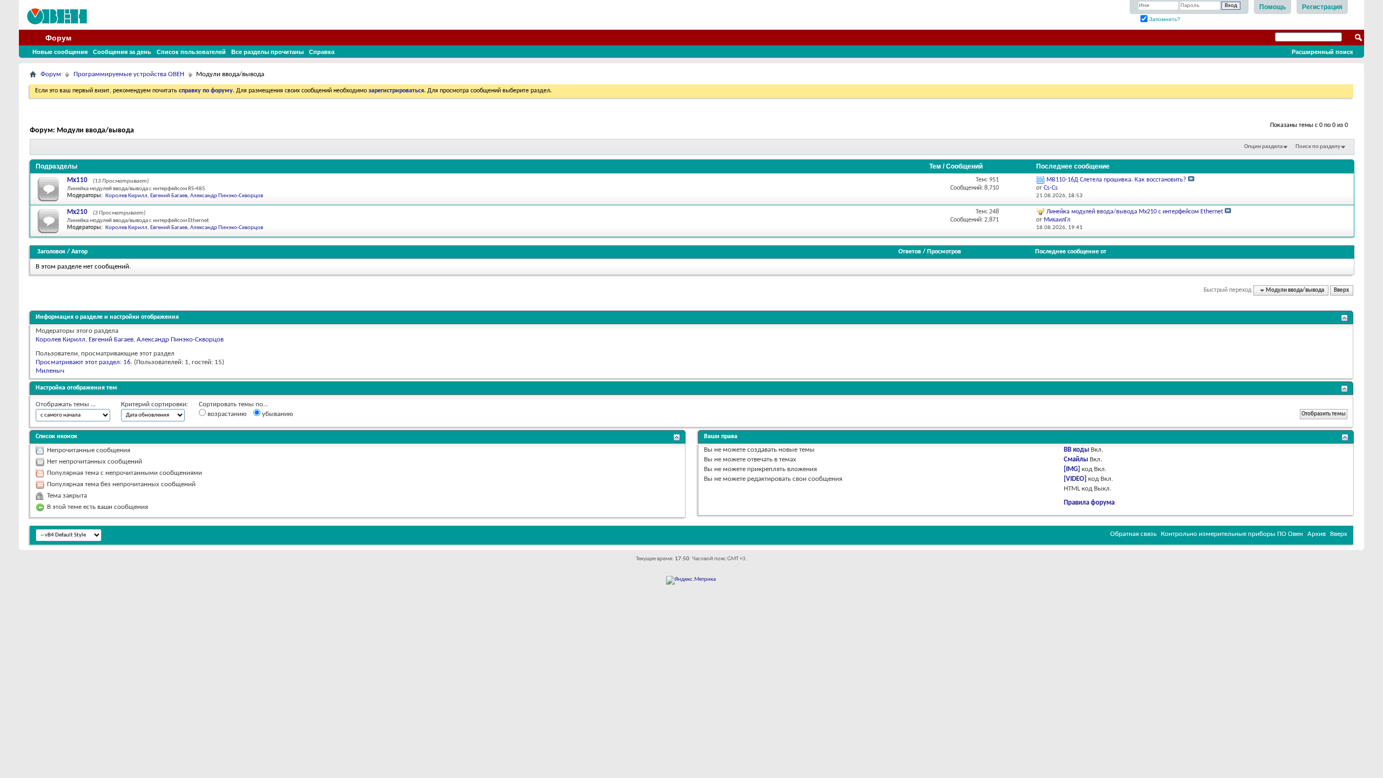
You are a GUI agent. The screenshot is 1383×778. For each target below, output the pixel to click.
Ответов (909, 252)
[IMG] (1072, 469)
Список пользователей (191, 52)
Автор (79, 252)
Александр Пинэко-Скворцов (226, 196)
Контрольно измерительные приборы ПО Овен (1232, 534)
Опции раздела (1263, 147)
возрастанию (226, 414)
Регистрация (1322, 7)
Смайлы (1076, 459)
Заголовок (51, 252)
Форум (58, 37)
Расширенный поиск (1322, 52)
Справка (321, 52)
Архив (1316, 534)
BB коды (1076, 449)
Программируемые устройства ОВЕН (128, 74)
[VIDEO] (1075, 478)
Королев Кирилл (126, 196)
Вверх (1341, 290)
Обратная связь (1133, 534)
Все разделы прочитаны (267, 52)
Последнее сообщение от (1070, 252)
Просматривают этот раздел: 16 (83, 362)
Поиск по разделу (1317, 147)
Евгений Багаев (168, 196)
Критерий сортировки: (154, 404)
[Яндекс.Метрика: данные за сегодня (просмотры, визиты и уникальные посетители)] (691, 580)
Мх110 (77, 180)
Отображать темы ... (66, 404)
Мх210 (77, 212)
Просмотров (944, 252)
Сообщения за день (122, 52)
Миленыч (50, 370)
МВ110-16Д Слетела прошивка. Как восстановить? (1116, 180)
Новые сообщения (60, 52)
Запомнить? (1163, 19)
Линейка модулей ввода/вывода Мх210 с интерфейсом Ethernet (1134, 212)
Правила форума (1089, 502)
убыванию (276, 414)
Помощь (1272, 7)
